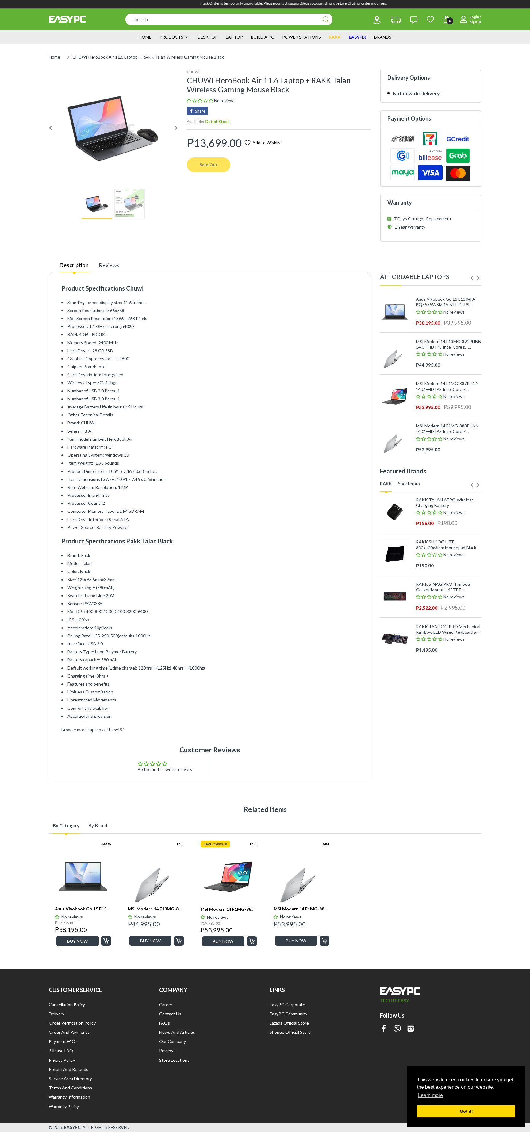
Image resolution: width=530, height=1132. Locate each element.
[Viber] (397, 1029)
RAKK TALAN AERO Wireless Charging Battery (445, 502)
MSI (180, 843)
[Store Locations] (377, 20)
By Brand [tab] (97, 825)
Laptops (95, 729)
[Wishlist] (430, 19)
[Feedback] (413, 20)
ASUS (106, 843)
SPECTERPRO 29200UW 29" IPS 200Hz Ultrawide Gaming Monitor (448, 743)
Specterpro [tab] (409, 483)
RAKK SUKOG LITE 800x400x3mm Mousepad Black (446, 544)
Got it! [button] (466, 1111)
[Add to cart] (106, 941)
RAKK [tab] (386, 483)
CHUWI (193, 72)
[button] (200, 100)
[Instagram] (410, 1029)
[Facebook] (383, 1029)
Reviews (109, 265)
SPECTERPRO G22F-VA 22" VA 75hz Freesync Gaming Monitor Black (446, 658)
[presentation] (472, 278)
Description (74, 265)
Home (54, 57)
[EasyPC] (67, 19)
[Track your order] (395, 20)
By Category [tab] (66, 825)
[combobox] (228, 19)
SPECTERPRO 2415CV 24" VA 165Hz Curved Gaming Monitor (445, 701)
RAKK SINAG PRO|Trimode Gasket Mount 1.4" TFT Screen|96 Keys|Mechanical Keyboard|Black (443, 587)
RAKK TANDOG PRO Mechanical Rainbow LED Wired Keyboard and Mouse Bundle (448, 629)
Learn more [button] (430, 1095)
